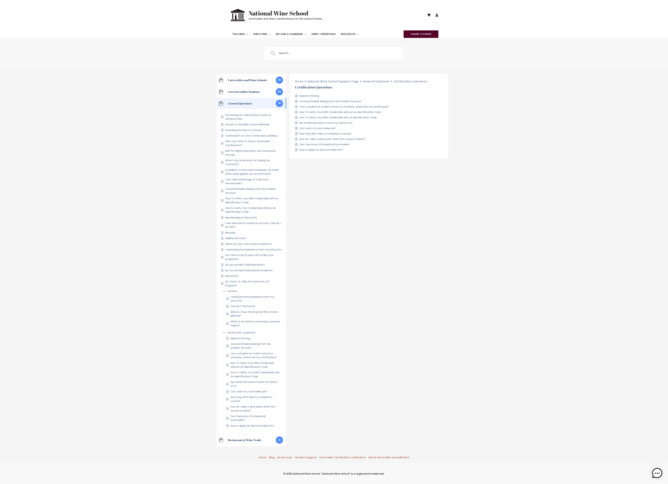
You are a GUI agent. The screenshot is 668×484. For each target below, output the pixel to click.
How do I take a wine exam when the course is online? (252, 408)
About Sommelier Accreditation (388, 457)
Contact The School (242, 306)
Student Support (306, 457)
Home (299, 81)
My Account (284, 457)
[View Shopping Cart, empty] (429, 15)
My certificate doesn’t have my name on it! (253, 384)
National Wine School (278, 13)
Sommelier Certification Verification (342, 457)
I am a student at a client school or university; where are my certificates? (253, 355)
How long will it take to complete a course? (251, 399)
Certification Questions (241, 332)
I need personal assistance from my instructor (252, 298)
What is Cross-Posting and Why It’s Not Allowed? (254, 314)
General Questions (376, 81)
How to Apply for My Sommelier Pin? (252, 426)
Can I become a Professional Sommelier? (247, 418)
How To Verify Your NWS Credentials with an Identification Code (255, 374)
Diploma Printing (240, 338)
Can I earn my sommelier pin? (248, 391)
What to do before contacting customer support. (255, 323)
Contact (232, 291)
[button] (246, 34)
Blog (272, 457)
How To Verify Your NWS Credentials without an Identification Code (252, 365)
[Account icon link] (436, 15)
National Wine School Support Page (333, 81)
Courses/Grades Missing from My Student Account (250, 345)
